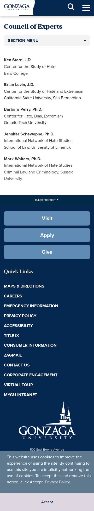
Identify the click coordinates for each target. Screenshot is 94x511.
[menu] (86, 8)
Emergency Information (31, 306)
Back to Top (45, 200)
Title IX (11, 336)
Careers (13, 296)
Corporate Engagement (30, 375)
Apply (47, 235)
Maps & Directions (24, 286)
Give (47, 252)
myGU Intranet (20, 395)
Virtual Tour (18, 385)
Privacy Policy (57, 482)
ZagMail (13, 355)
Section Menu (23, 40)
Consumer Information (30, 345)
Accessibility (18, 326)
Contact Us (17, 365)
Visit (47, 218)
